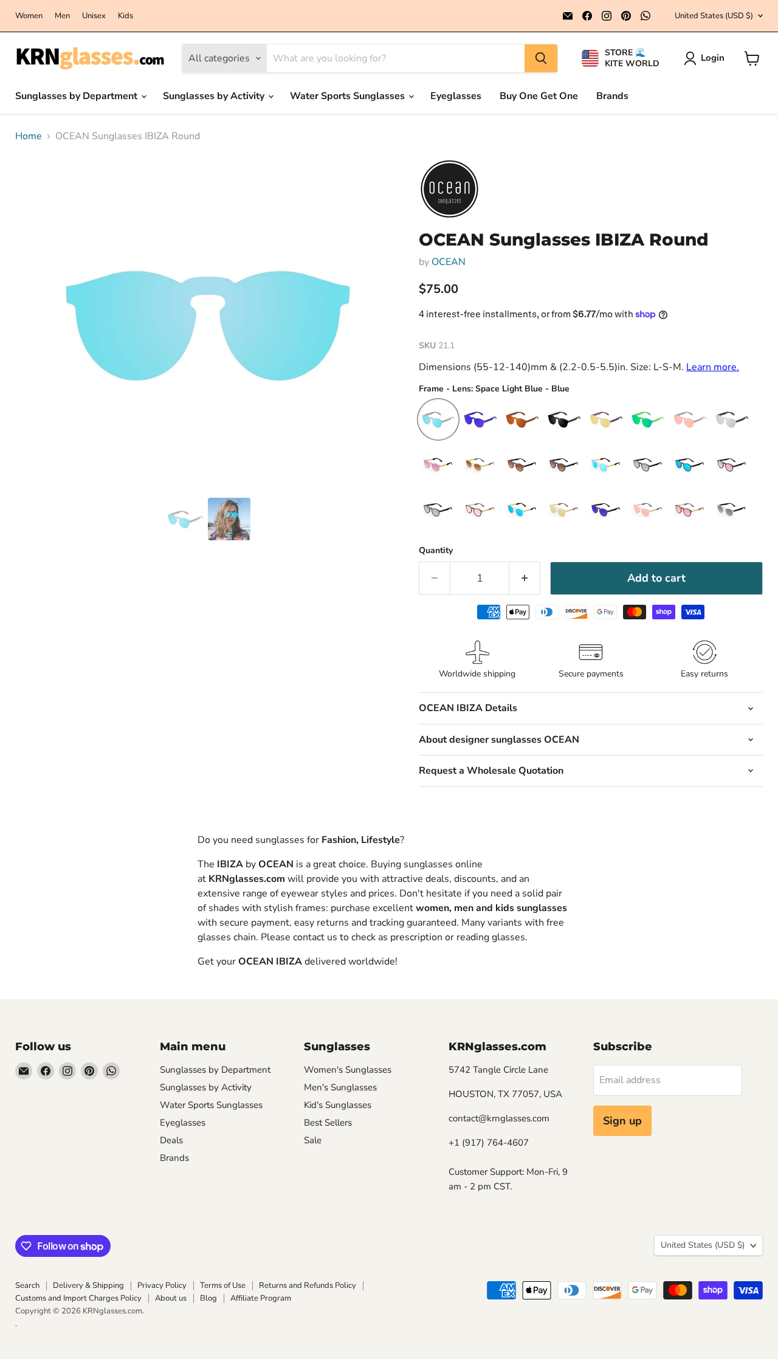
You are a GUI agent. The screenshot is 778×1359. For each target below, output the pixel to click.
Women (29, 16)
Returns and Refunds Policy (307, 1285)
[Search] (541, 58)
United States (714, 15)
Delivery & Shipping (88, 1285)
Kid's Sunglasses (337, 1105)
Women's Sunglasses (347, 1070)
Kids (125, 16)
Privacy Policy (162, 1285)
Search (27, 1285)
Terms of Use (223, 1285)
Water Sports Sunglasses (348, 96)
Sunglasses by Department (77, 96)
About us (171, 1298)
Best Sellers (328, 1122)
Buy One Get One (539, 96)
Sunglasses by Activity (215, 96)
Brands (612, 96)
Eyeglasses (455, 96)
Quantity (436, 551)
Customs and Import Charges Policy (78, 1298)
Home (28, 136)
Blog (208, 1298)
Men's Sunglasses (340, 1087)
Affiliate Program (260, 1298)
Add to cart (656, 578)
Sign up (622, 1120)
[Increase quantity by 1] (524, 578)
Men (62, 16)
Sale (313, 1140)
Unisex (94, 16)
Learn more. (712, 367)
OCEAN (449, 262)
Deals (171, 1140)
